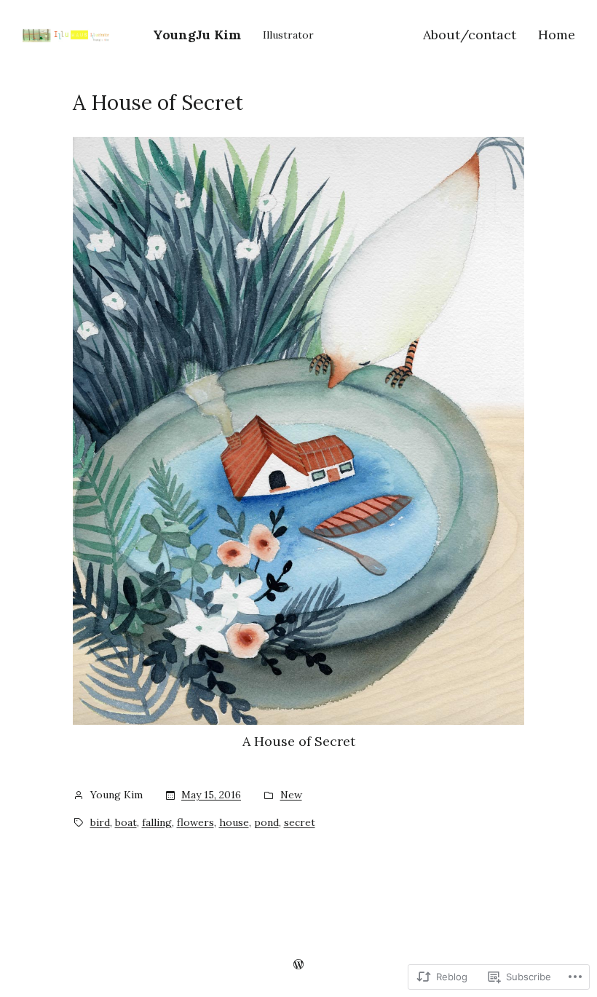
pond (266, 822)
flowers (195, 822)
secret (299, 822)
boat (126, 822)
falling (157, 822)
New (291, 794)
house (234, 822)
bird (100, 822)
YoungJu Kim (197, 34)
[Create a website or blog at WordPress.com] (298, 964)
